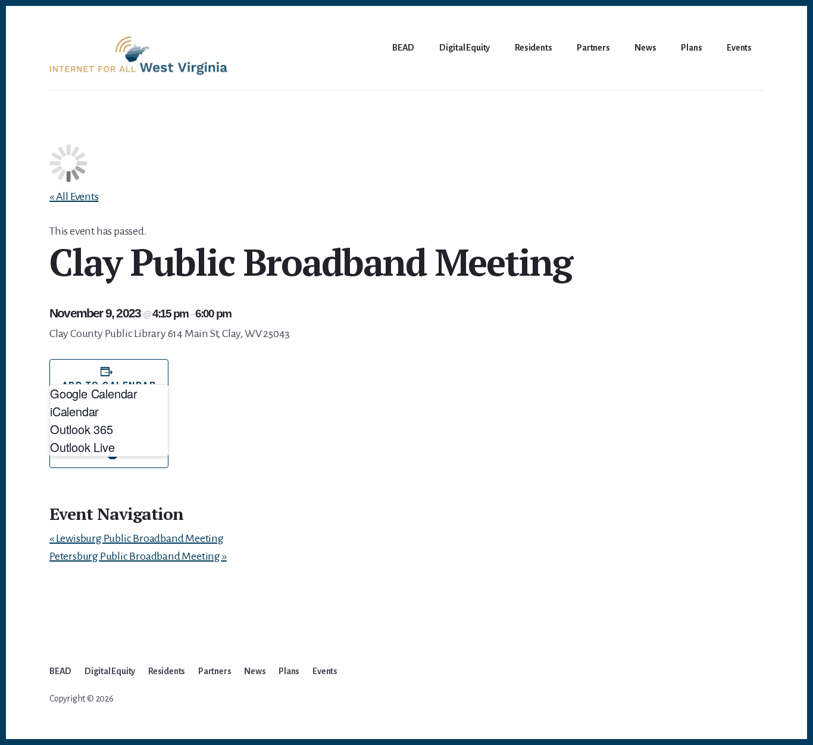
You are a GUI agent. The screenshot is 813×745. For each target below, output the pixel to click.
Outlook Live (82, 447)
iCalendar (74, 411)
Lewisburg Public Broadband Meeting (136, 538)
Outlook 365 (81, 429)
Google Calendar (93, 393)
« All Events (74, 196)
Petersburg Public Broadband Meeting (138, 556)
